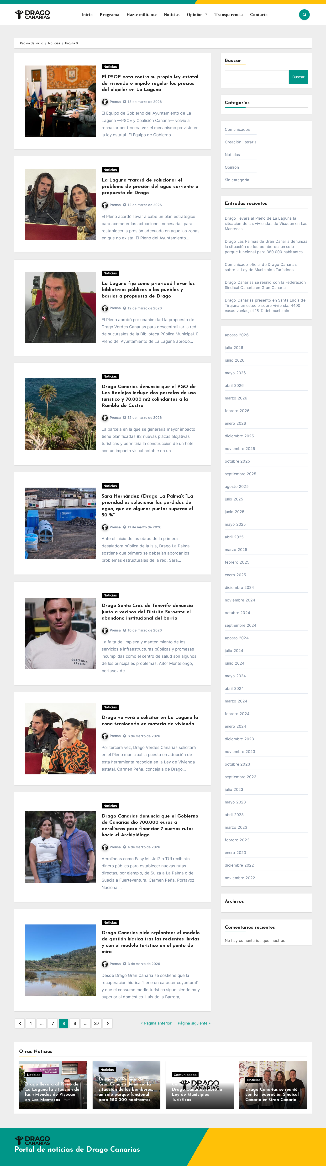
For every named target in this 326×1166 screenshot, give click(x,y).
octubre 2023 (237, 764)
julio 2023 (234, 789)
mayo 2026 (235, 372)
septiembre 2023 (241, 776)
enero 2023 (235, 852)
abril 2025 (234, 537)
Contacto (259, 14)
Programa (109, 14)
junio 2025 (235, 511)
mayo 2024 (235, 675)
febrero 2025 (237, 562)
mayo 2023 (235, 802)
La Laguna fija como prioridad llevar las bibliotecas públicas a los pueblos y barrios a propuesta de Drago (148, 290)
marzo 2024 (236, 701)
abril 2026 (234, 385)
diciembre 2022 (239, 865)
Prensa (115, 102)
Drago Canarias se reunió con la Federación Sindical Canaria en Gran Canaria (272, 1095)
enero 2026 (235, 423)
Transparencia (229, 14)
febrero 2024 (237, 713)
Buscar (233, 60)
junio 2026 (235, 360)
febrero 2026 (237, 410)
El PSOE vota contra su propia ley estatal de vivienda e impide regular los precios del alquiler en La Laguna (150, 83)
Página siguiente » (194, 1023)
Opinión (195, 14)
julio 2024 (234, 650)
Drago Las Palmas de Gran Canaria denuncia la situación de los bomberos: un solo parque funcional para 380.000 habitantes (266, 246)
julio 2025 (234, 499)
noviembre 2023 (240, 751)
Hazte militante (141, 14)
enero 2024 (235, 726)
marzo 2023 (236, 827)
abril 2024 (234, 688)
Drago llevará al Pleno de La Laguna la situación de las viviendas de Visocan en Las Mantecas (266, 223)
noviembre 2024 (240, 600)
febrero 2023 (237, 840)
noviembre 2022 (240, 877)
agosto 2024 (237, 638)
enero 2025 (235, 574)
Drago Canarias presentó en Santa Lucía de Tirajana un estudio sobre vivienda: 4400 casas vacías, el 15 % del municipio (265, 305)
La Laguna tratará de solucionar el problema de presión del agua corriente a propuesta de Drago (150, 186)
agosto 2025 (237, 486)
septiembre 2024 (241, 625)
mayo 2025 (235, 524)
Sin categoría (237, 179)
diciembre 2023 (239, 739)
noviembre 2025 (240, 448)
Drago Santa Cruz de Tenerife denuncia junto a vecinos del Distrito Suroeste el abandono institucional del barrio (147, 612)
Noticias (172, 14)
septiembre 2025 (241, 473)
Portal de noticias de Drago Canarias (77, 1150)
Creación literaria (241, 142)
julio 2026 (234, 347)
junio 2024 (235, 663)
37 (96, 1023)
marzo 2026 (236, 398)
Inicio (87, 14)
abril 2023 (234, 814)
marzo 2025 (236, 549)
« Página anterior (156, 1023)
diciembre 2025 (239, 436)
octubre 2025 (237, 461)
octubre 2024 (237, 612)
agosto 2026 (237, 335)
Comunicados (237, 129)
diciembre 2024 (239, 587)
